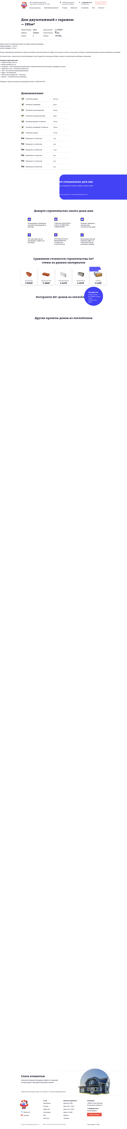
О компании (84, 8)
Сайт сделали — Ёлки (93, 1124)
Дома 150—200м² (68, 1109)
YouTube (26, 1115)
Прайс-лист (74, 8)
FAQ (93, 8)
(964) (37, 81)
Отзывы (64, 8)
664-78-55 (42, 81)
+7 (35, 81)
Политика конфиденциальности (30, 1124)
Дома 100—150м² (68, 1106)
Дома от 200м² (68, 1112)
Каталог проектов (34, 8)
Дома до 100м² (68, 1103)
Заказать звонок (100, 3)
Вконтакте (27, 1112)
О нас (45, 1101)
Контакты (101, 8)
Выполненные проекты (51, 8)
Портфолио (46, 1103)
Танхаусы (66, 1118)
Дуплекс (66, 1115)
